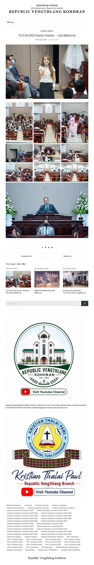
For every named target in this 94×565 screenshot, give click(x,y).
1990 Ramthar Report (13, 505)
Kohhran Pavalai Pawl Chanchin (52, 537)
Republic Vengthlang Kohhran (47, 558)
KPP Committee (73, 537)
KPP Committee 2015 (53, 542)
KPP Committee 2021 (15, 547)
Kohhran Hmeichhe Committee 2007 (54, 521)
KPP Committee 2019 (53, 545)
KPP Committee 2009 (15, 539)
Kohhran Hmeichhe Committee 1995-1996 (56, 513)
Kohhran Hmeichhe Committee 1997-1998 (22, 516)
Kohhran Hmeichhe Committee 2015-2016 (22, 531)
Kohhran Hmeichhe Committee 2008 (20, 524)
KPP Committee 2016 (72, 542)
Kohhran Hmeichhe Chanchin (38, 508)
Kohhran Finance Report (16, 508)
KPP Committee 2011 (53, 539)
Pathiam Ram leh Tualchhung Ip (67, 547)
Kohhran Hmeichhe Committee (63, 508)
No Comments (53, 40)
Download (28, 505)
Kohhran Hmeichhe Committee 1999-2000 (56, 516)
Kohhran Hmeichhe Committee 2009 (50, 524)
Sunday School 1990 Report (48, 550)
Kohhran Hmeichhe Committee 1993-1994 (22, 513)
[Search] (84, 303)
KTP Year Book (46, 547)
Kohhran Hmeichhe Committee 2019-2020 (22, 534)
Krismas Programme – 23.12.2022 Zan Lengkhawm (74, 291)
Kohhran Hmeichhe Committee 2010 (20, 526)
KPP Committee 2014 (34, 542)
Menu (11, 22)
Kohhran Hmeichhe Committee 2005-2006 (22, 521)
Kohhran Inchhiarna (14, 537)
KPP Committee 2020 (72, 545)
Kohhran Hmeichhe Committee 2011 (50, 526)
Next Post (68, 256)
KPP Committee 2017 (15, 545)
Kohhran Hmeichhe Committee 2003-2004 (56, 518)
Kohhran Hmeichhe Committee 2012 (20, 529)
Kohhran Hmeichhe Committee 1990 (20, 510)
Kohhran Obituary (31, 537)
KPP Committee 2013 (15, 542)
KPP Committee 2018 (34, 545)
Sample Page (29, 550)
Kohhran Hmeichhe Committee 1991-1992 (52, 510)
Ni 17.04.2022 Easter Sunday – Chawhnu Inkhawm (18, 291)
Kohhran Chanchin (42, 505)
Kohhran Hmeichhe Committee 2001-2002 (22, 518)
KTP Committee (32, 547)
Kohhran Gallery (47, 31)
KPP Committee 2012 (72, 539)
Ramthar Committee (14, 550)
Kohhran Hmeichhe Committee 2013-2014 (52, 529)
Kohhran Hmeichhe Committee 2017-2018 (56, 531)
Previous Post (26, 256)
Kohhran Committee (59, 505)
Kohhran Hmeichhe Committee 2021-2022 (56, 534)
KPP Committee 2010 (34, 539)
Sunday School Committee (70, 550)
